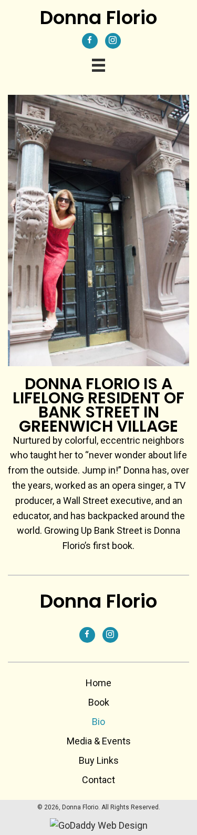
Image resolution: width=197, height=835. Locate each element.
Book (98, 702)
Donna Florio (98, 17)
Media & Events (99, 740)
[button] (90, 41)
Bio (98, 721)
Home (98, 682)
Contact (98, 779)
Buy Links (99, 760)
